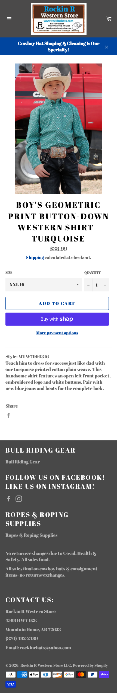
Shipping (35, 257)
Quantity (92, 272)
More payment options (57, 332)
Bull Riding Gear (22, 462)
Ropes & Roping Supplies (31, 535)
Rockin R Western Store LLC (45, 665)
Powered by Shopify (90, 665)
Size (8, 272)
